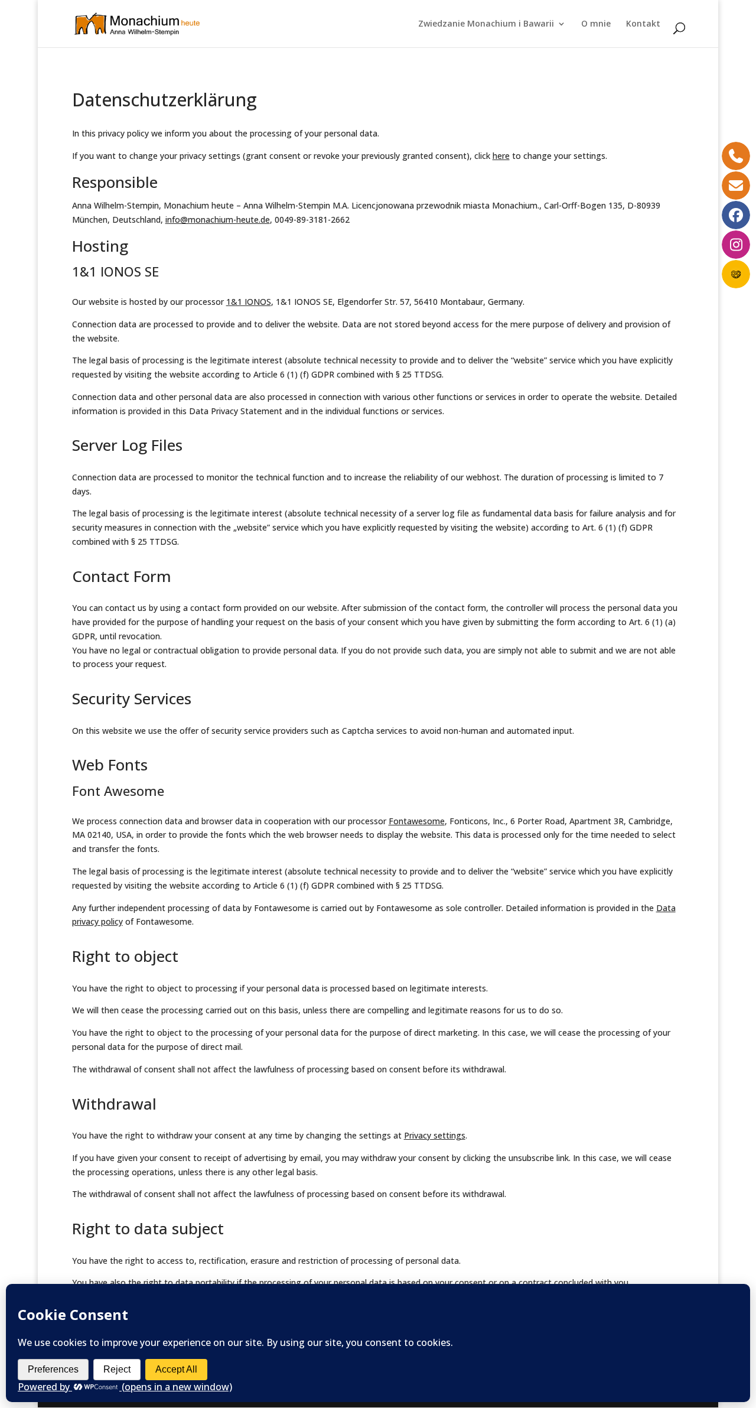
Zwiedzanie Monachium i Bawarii (486, 24)
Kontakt (643, 24)
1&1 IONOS (248, 301)
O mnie (596, 24)
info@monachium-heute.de (217, 219)
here (501, 155)
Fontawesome (417, 821)
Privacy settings (434, 1135)
